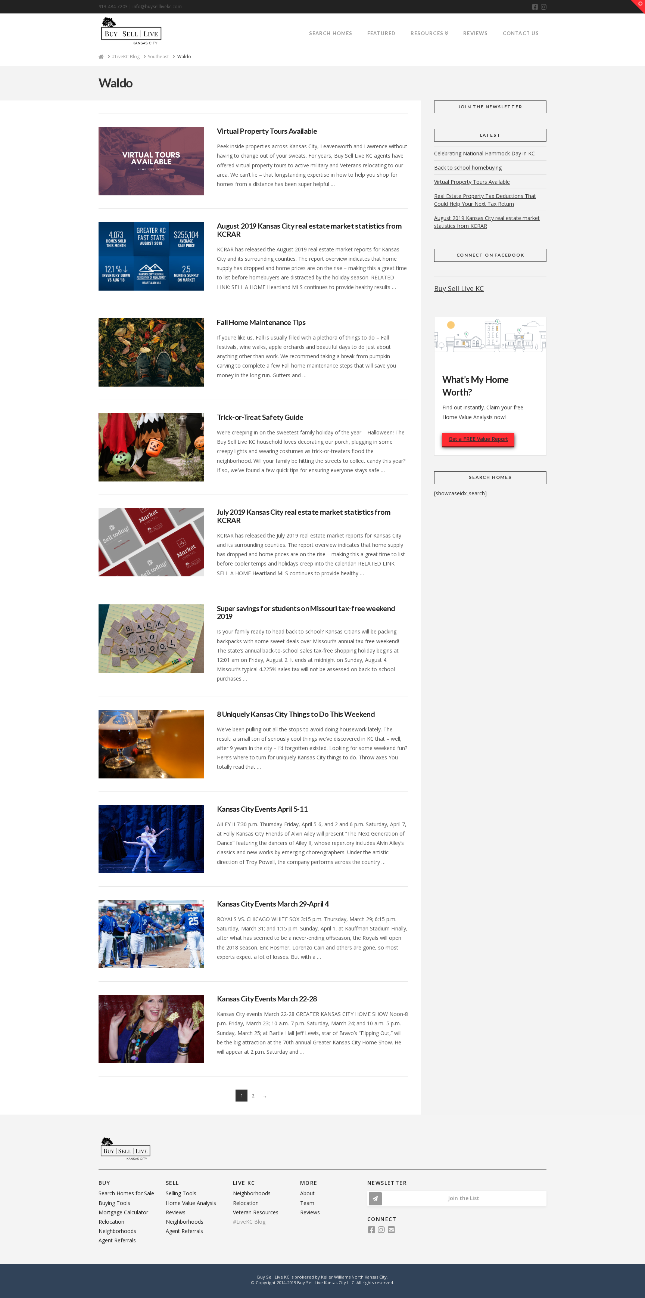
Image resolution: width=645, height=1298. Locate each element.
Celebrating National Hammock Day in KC (484, 153)
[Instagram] (543, 7)
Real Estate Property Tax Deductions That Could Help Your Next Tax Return (485, 199)
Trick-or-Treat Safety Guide (260, 417)
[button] (638, 7)
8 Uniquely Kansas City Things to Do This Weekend (296, 714)
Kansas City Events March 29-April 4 (272, 903)
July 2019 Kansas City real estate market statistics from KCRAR (304, 516)
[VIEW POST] (151, 161)
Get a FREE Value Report (478, 438)
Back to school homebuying (468, 167)
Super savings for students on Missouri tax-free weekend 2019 (306, 612)
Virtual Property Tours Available (267, 131)
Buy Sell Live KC (459, 288)
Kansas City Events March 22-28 (267, 998)
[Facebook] (535, 7)
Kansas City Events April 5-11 (262, 809)
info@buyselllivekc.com (157, 6)
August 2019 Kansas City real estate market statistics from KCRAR (309, 230)
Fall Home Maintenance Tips (261, 322)
